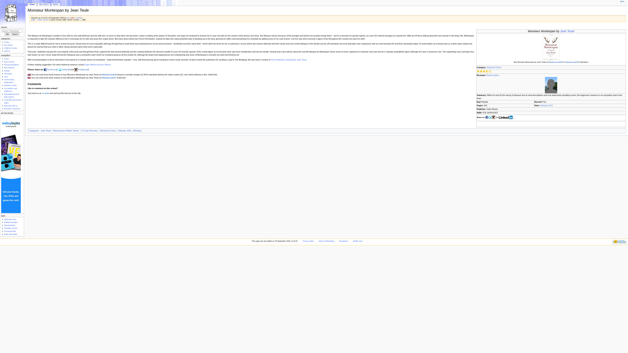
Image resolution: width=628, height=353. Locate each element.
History (55, 4)
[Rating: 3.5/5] (484, 71)
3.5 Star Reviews (89, 131)
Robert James (493, 75)
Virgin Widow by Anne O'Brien (97, 65)
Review (32, 4)
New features (9, 68)
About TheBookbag (326, 241)
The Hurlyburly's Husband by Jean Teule (289, 60)
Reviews (137, 131)
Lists (6, 77)
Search (4, 27)
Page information (10, 234)
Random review (10, 85)
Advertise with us (11, 106)
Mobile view (357, 241)
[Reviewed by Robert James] (551, 85)
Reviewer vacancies (12, 109)
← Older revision (42, 20)
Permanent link (10, 231)
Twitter (65, 69)
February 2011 (546, 105)
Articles (7, 71)
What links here (10, 219)
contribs (78, 18)
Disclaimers (343, 241)
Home (6, 59)
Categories (34, 131)
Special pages (9, 225)
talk (72, 18)
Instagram (82, 69)
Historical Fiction (494, 67)
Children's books (10, 48)
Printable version (10, 228)
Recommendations (11, 65)
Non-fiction (8, 45)
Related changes (10, 222)
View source (44, 4)
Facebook (51, 69)
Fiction (6, 42)
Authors (7, 51)
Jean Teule (567, 31)
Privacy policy (308, 241)
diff (33, 20)
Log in (622, 1)
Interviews (8, 74)
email (44, 93)
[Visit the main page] (12, 12)
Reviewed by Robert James (66, 131)
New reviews (9, 62)
